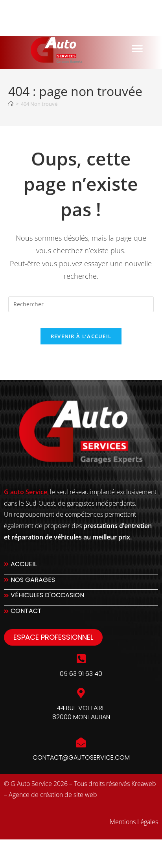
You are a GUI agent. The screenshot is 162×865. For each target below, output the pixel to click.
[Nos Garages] (81, 582)
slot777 (13, 848)
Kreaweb (143, 783)
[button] (137, 48)
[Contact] (81, 613)
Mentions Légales (134, 821)
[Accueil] (10, 103)
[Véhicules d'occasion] (81, 597)
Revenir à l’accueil (81, 336)
